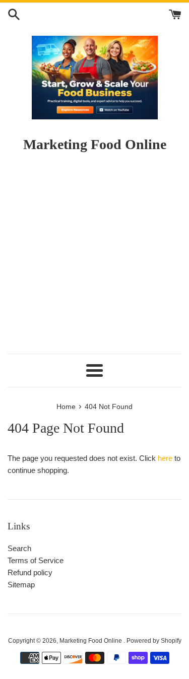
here (165, 458)
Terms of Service (36, 560)
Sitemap (21, 584)
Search (19, 548)
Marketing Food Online (91, 640)
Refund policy (30, 572)
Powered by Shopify (154, 640)
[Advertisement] (94, 257)
